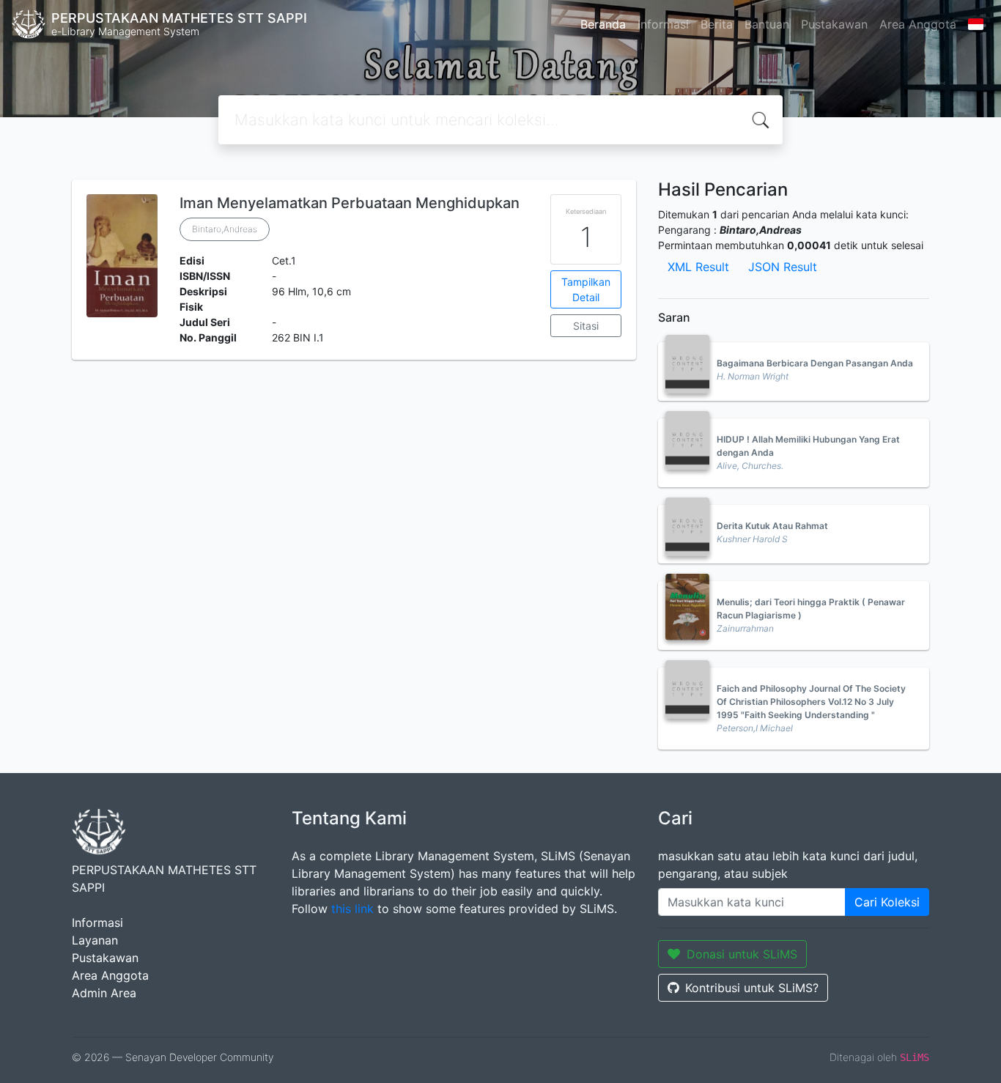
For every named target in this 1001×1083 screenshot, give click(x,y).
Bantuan (767, 24)
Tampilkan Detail (585, 289)
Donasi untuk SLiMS (742, 954)
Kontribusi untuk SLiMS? (752, 987)
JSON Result (782, 266)
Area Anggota (917, 24)
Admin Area (104, 993)
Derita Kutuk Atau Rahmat (772, 525)
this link (352, 908)
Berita (717, 24)
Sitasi (586, 325)
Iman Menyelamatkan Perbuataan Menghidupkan (350, 203)
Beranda (603, 24)
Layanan (95, 940)
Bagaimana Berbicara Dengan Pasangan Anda (815, 363)
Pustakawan (834, 24)
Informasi (663, 24)
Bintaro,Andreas (224, 228)
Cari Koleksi (887, 902)
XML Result (698, 266)
